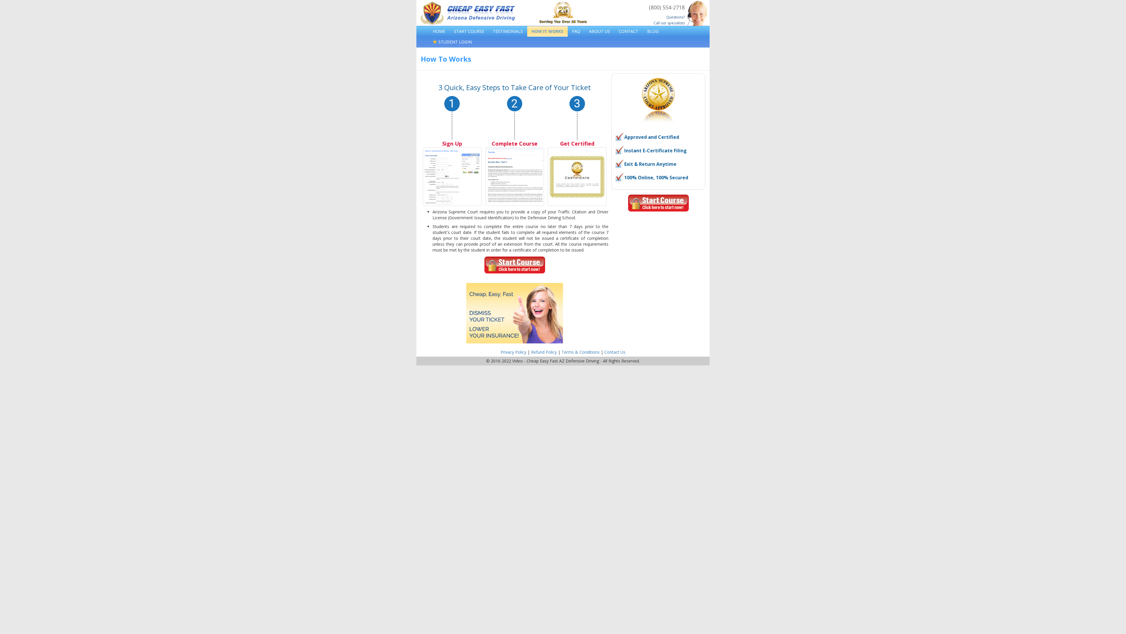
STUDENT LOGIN (454, 42)
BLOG (653, 31)
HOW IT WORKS (547, 31)
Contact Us (614, 352)
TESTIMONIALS (508, 31)
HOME (439, 31)
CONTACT (628, 31)
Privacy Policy (513, 352)
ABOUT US (599, 31)
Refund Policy (544, 352)
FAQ (576, 31)
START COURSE (469, 31)
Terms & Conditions (581, 352)
